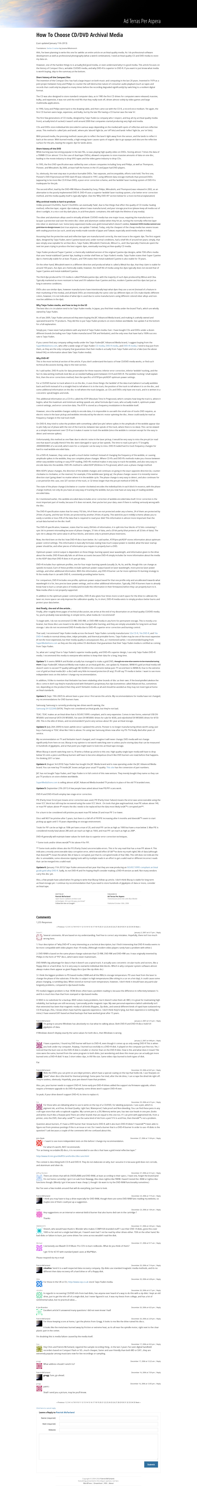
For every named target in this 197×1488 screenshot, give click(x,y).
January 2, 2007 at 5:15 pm (145, 1021)
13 (85, 927)
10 (78, 927)
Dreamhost (98, 1483)
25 (112, 927)
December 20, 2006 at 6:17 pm (143, 1290)
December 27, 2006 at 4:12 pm (143, 1173)
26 (114, 927)
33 (130, 927)
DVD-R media (112, 345)
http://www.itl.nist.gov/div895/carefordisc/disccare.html (62, 1156)
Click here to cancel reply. (46, 1408)
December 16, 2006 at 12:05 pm (142, 1384)
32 (127, 927)
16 (91, 927)
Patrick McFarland (62, 896)
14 (87, 927)
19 (98, 927)
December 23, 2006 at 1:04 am (143, 1210)
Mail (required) (49, 1424)
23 (107, 927)
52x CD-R (134, 633)
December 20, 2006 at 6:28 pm (143, 1279)
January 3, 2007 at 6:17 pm (145, 932)
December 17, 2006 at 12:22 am (143, 1361)
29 (121, 927)
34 (132, 927)
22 (105, 927)
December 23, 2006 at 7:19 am (143, 1196)
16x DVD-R (144, 633)
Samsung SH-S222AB (46, 708)
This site (110, 767)
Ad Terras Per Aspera (116, 896)
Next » (138, 927)
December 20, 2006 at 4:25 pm (143, 1307)
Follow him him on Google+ (65, 903)
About (111, 1483)
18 (96, 927)
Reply (158, 932)
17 (94, 927)
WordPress (87, 1483)
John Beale (40, 1138)
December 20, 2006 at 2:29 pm (143, 1319)
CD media (100, 345)
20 (100, 927)
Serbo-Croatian (53, 48)
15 (89, 927)
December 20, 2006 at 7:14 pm (143, 1265)
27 (116, 927)
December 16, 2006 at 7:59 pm (143, 1372)
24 (109, 927)
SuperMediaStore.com (46, 345)
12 (82, 927)
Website (52, 1430)
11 (80, 927)
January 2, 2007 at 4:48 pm (145, 1041)
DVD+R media (130, 345)
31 (125, 927)
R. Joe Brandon (42, 1307)
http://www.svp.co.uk (78, 1282)
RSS (105, 1483)
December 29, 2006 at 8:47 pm (143, 1070)
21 (103, 927)
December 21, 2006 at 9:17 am (143, 1243)
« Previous (61, 927)
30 (123, 927)
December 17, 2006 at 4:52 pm (143, 1344)
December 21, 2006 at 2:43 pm (143, 1226)
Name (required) (48, 1418)
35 (134, 927)
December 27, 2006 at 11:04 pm (142, 1138)
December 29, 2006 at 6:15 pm (143, 1102)
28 (118, 927)
